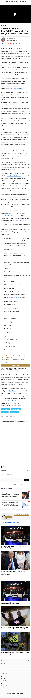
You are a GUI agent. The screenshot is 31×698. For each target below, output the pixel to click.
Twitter (17, 297)
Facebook (10, 297)
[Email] (16, 43)
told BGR (12, 401)
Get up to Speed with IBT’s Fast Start (21, 514)
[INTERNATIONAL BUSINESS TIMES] (15, 2)
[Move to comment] (19, 43)
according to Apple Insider (14, 176)
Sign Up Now (9, 516)
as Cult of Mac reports (16, 88)
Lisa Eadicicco (11, 38)
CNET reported (23, 220)
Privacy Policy (15, 369)
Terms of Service (6, 369)
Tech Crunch (12, 391)
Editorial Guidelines (22, 421)
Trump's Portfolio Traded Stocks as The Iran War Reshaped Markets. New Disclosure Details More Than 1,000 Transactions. (14, 573)
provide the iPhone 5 (6, 216)
